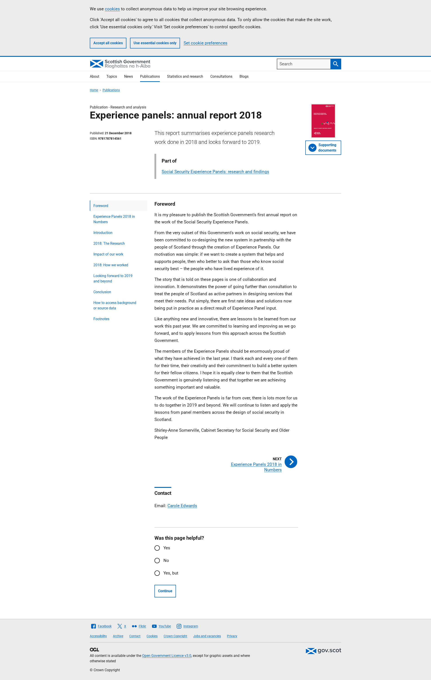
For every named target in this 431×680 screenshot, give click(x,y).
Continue (165, 591)
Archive (118, 636)
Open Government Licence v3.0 (166, 656)
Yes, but (170, 573)
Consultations (221, 76)
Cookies (152, 636)
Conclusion (102, 292)
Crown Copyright (175, 636)
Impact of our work (108, 254)
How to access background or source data (114, 305)
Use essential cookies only (155, 43)
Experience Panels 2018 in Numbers (114, 219)
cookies (112, 8)
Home (94, 90)
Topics (111, 76)
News (128, 76)
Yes (166, 547)
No (166, 560)
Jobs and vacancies (207, 636)
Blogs (244, 76)
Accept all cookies (108, 43)
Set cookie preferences (205, 43)
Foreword (100, 206)
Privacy (232, 636)
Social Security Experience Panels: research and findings (215, 171)
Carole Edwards (182, 505)
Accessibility (98, 636)
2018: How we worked (110, 265)
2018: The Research (109, 243)
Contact (135, 636)
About (94, 76)
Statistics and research (185, 76)
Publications (150, 76)
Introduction (102, 233)
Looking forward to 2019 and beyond (112, 278)
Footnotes (101, 319)
